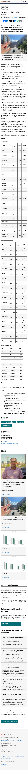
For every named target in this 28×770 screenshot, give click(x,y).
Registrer (5, 624)
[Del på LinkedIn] (7, 21)
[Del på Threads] (12, 21)
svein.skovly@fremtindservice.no (10, 443)
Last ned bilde (6, 494)
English (6, 764)
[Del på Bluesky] (15, 21)
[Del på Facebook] (4, 21)
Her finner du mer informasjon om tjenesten (11, 740)
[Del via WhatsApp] (18, 21)
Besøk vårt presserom (10, 721)
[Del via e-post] (20, 21)
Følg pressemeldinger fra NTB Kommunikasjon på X (13, 756)
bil (2, 422)
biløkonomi (8, 422)
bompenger (20, 422)
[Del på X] (10, 21)
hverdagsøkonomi (6, 425)
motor (13, 422)
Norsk (2, 764)
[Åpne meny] (15, 1)
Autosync (16, 17)
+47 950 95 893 (8, 441)
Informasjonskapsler (6, 758)
